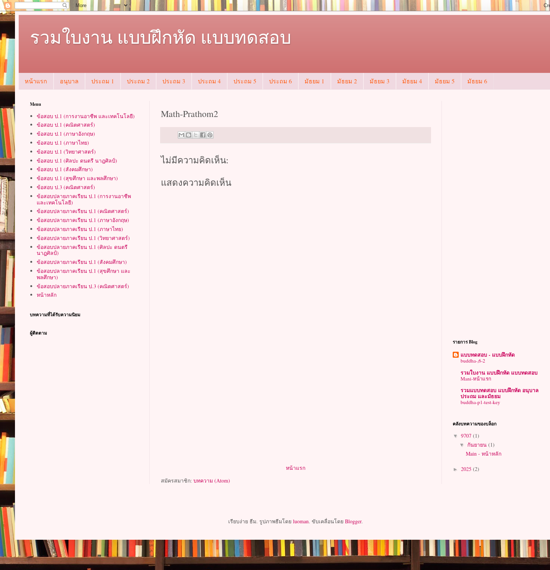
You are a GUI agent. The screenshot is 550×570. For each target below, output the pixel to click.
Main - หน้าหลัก (483, 453)
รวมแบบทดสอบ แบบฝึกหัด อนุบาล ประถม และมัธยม (500, 393)
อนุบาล (69, 81)
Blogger (353, 521)
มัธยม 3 (379, 81)
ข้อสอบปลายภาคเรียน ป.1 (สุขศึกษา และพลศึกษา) (84, 274)
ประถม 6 (280, 81)
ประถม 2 (138, 81)
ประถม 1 (102, 81)
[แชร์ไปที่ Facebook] (203, 135)
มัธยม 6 (477, 81)
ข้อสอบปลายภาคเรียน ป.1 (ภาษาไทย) (80, 228)
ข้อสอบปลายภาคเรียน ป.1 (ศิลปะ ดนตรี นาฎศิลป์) (82, 250)
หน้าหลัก (46, 294)
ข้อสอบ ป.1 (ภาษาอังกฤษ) (66, 133)
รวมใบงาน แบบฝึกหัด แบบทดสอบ (160, 37)
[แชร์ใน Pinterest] (210, 135)
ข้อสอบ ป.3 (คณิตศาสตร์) (66, 187)
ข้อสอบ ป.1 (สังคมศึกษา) (65, 169)
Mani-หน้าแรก (476, 378)
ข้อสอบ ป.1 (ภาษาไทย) (63, 142)
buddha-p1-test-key (480, 402)
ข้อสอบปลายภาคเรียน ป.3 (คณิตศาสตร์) (83, 286)
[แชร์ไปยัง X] (195, 135)
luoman (301, 521)
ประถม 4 (209, 81)
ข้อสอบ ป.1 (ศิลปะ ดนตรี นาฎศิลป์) (77, 160)
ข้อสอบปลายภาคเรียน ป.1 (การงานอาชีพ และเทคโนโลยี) (84, 199)
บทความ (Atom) (211, 480)
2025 (467, 468)
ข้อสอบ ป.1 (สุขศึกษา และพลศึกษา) (77, 178)
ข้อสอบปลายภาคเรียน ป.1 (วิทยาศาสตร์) (83, 237)
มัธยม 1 (314, 81)
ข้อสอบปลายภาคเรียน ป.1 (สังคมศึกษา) (82, 261)
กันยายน (477, 444)
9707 (467, 435)
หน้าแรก (36, 81)
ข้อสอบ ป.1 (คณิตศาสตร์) (66, 124)
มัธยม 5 (445, 81)
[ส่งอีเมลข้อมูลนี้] (181, 135)
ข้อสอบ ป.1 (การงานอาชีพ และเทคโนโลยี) (86, 116)
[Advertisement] (295, 407)
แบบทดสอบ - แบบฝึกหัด (488, 354)
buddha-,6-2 (473, 360)
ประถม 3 (173, 81)
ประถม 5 (244, 81)
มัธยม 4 (412, 81)
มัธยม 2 (347, 81)
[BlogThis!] (188, 135)
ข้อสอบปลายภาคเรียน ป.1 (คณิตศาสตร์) (83, 211)
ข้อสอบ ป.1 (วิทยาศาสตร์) (66, 151)
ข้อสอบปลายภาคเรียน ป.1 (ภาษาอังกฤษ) (83, 220)
